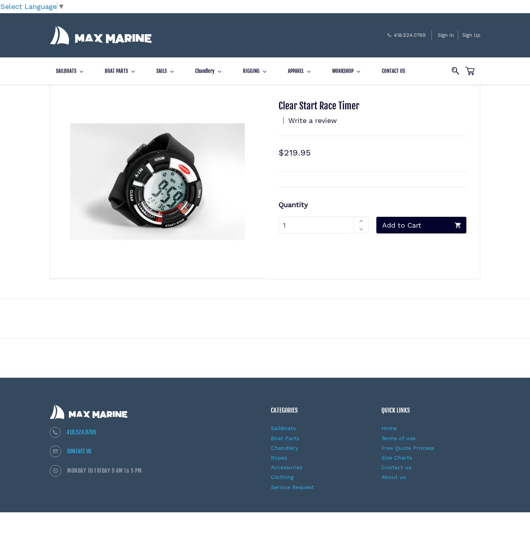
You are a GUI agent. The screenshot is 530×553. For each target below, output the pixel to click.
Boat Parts (285, 438)
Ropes (279, 457)
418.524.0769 (81, 432)
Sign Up (471, 35)
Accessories (286, 467)
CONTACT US (79, 451)
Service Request (292, 487)
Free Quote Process (407, 448)
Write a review (312, 120)
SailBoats (283, 428)
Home (389, 428)
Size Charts (396, 457)
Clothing (282, 477)
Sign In (446, 35)
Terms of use (398, 438)
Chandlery (284, 448)
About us (393, 477)
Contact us (396, 467)
